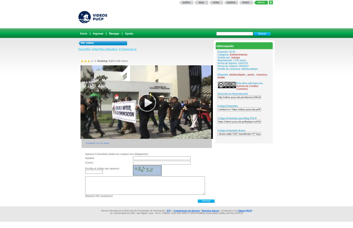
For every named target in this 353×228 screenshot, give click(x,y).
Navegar (114, 33)
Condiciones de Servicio (187, 210)
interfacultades (237, 74)
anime (250, 74)
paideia (231, 2)
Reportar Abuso (210, 210)
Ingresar (98, 33)
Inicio (83, 33)
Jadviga (235, 57)
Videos (261, 2)
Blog (201, 2)
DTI (169, 210)
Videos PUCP (245, 210)
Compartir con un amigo (97, 143)
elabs (216, 2)
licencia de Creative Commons (247, 87)
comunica (261, 74)
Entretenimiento (238, 54)
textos (246, 2)
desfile (221, 77)
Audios (186, 2)
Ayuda (129, 33)
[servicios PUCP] (271, 2)
